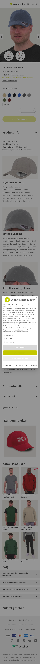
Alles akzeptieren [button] (20, 353)
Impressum (33, 365)
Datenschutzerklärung (20, 365)
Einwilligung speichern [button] (20, 358)
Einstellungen (7, 365)
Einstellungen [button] (19, 330)
